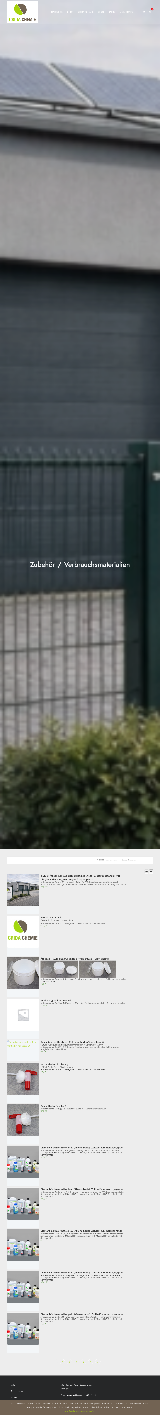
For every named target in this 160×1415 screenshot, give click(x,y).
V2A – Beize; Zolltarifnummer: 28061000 (78, 1395)
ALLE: (115, 860)
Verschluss (61, 1049)
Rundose (50, 981)
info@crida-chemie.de (75, 1411)
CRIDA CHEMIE (85, 12)
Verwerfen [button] (90, 1411)
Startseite (57, 12)
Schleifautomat (115, 1152)
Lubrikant (90, 1152)
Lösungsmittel (82, 1150)
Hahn (52, 1049)
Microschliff (101, 1152)
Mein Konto (127, 12)
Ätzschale (45, 884)
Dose (42, 981)
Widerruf (14, 1397)
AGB (13, 1385)
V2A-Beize (121, 884)
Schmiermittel (46, 1155)
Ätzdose (123, 979)
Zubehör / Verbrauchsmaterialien (91, 882)
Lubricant (81, 1152)
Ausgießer (44, 1049)
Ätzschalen (56, 884)
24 (110, 860)
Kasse (112, 12)
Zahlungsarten (17, 1391)
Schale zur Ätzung (106, 884)
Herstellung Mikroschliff (65, 1152)
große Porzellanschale (72, 884)
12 (107, 860)
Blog (101, 12)
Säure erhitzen (90, 884)
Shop (70, 12)
